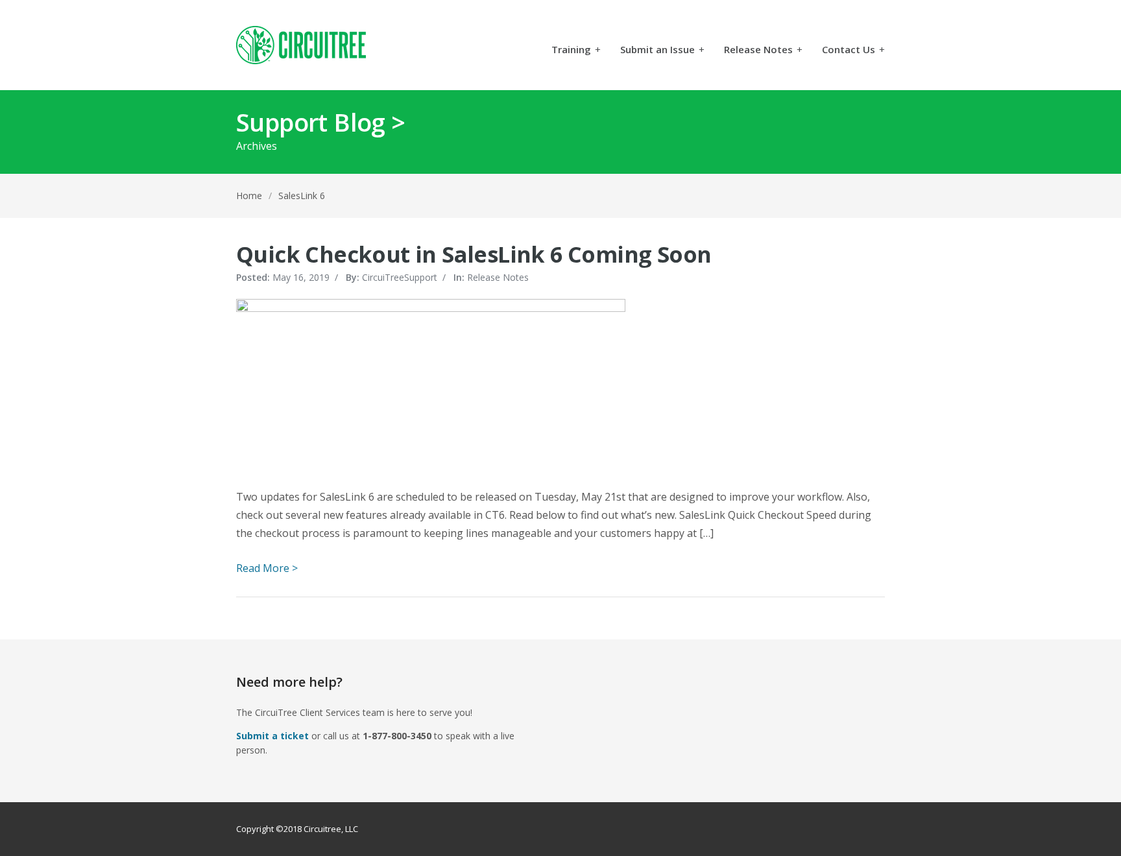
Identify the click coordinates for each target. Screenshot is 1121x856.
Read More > (267, 568)
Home (249, 195)
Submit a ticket (272, 736)
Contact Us (853, 50)
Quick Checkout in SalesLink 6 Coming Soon (473, 254)
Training (576, 50)
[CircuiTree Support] (301, 45)
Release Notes (763, 50)
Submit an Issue (662, 50)
